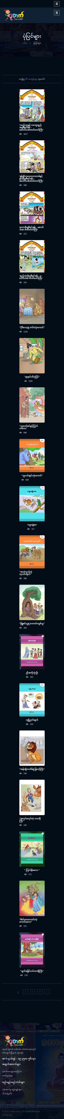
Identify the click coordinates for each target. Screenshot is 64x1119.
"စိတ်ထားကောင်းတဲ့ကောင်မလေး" (28, 920)
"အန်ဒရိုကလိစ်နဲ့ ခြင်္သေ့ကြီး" (32, 769)
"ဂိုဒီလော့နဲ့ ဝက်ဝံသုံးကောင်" (32, 327)
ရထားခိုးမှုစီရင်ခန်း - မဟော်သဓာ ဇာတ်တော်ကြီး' (31, 228)
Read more (28, 108)
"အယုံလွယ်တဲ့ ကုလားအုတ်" (25, 573)
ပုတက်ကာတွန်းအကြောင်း (12, 1071)
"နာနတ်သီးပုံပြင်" (32, 377)
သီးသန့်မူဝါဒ (7, 1093)
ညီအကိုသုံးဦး (32, 673)
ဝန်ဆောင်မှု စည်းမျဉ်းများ (12, 1089)
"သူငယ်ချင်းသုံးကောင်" (32, 475)
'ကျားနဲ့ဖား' (32, 525)
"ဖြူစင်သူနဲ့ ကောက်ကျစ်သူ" (32, 623)
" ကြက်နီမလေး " (32, 870)
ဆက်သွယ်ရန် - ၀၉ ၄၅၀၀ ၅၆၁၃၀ (19, 1058)
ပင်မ (25, 43)
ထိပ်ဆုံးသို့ (7, 1115)
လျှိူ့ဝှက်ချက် (32, 720)
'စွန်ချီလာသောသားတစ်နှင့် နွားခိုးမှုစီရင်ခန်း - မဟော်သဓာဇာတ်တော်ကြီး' (31, 178)
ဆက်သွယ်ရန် (7, 1075)
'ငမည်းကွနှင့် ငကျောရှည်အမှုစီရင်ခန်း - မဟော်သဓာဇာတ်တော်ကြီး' (31, 127)
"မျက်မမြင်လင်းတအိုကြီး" (32, 971)
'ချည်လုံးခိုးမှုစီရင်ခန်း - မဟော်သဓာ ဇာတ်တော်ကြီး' (31, 277)
